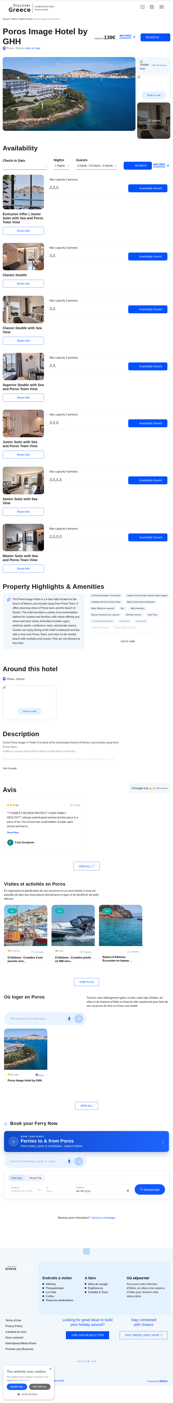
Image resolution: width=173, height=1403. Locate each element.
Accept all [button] (17, 1386)
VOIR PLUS (86, 982)
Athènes (51, 1284)
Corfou (50, 1296)
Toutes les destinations (59, 1300)
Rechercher (152, 1189)
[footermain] (86, 1251)
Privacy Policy (13, 1326)
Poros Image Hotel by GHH (25, 1080)
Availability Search (150, 188)
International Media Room (20, 1343)
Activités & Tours (98, 1292)
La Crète (51, 1292)
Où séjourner (138, 1278)
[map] (142, 6)
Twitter (83, 1367)
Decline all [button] (40, 1386)
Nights (59, 160)
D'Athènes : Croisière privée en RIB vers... (73, 959)
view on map (32, 48)
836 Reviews (161, 65)
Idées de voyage (98, 1284)
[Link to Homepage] (20, 13)
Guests (82, 160)
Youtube (90, 1369)
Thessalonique (55, 1288)
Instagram (77, 1369)
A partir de (15, 1188)
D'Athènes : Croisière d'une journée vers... (25, 959)
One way (16, 1178)
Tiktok (102, 1367)
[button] (29, 1394)
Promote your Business (19, 1349)
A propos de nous (15, 1331)
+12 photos (153, 120)
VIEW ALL (85, 866)
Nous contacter (14, 1337)
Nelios (163, 1381)
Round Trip (35, 1178)
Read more (24, 1380)
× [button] (50, 1369)
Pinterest (96, 1369)
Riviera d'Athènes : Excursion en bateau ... (117, 959)
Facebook (71, 1369)
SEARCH (140, 165)
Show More (13, 832)
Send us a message (103, 1217)
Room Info (23, 230)
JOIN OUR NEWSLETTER (87, 1335)
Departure (80, 1187)
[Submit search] (78, 1018)
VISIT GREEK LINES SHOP (142, 1335)
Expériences (95, 1288)
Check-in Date (14, 160)
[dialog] (28, 1382)
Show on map (153, 95)
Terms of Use (13, 1320)
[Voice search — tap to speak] (69, 1018)
